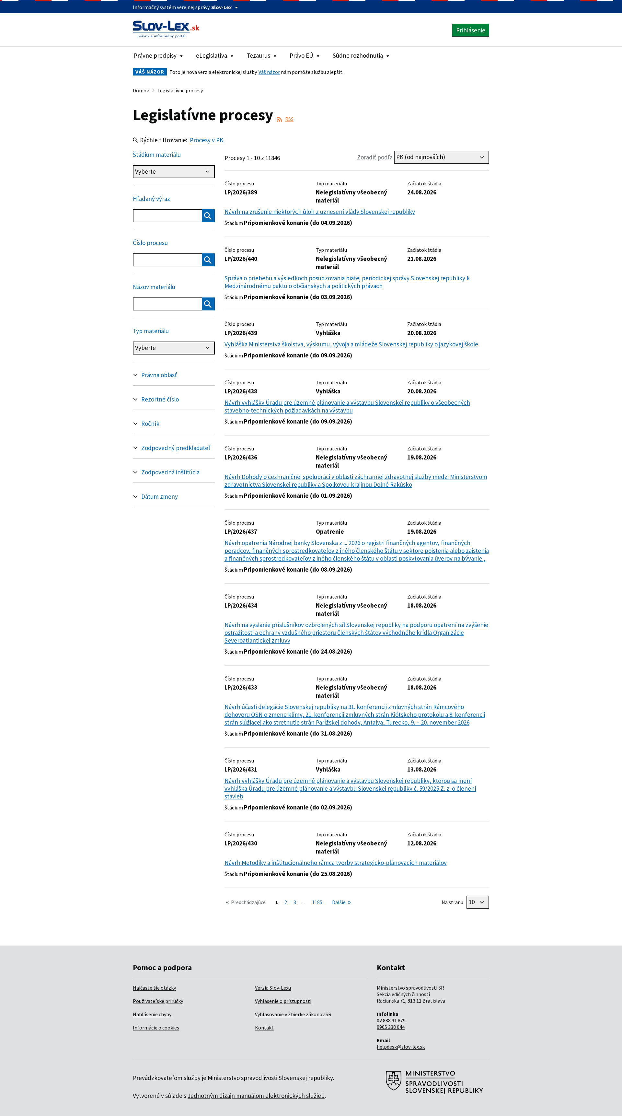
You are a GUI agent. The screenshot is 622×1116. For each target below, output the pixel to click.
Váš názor (269, 72)
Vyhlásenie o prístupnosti (283, 1001)
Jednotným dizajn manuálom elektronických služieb (256, 1095)
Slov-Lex (221, 7)
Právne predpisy (155, 55)
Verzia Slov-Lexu (273, 987)
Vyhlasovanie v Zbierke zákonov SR (293, 1014)
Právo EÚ (301, 55)
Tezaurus (258, 55)
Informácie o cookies (156, 1027)
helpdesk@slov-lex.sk (401, 1046)
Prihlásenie (470, 30)
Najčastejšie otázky (154, 987)
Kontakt (264, 1027)
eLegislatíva (211, 55)
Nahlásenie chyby (152, 1014)
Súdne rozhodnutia (358, 55)
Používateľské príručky (158, 1001)
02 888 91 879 (391, 1020)
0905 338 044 (391, 1027)
